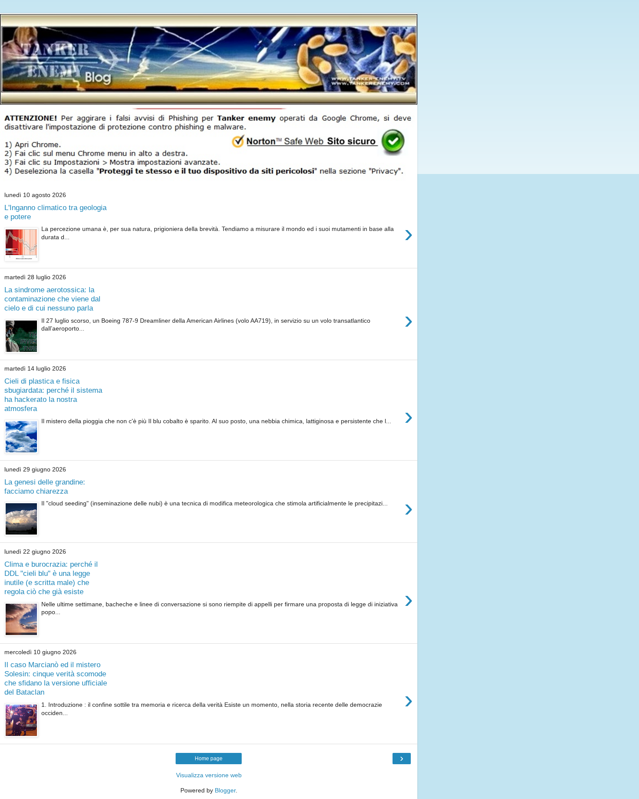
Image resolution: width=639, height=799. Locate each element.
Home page (209, 759)
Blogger (225, 790)
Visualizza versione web (209, 775)
